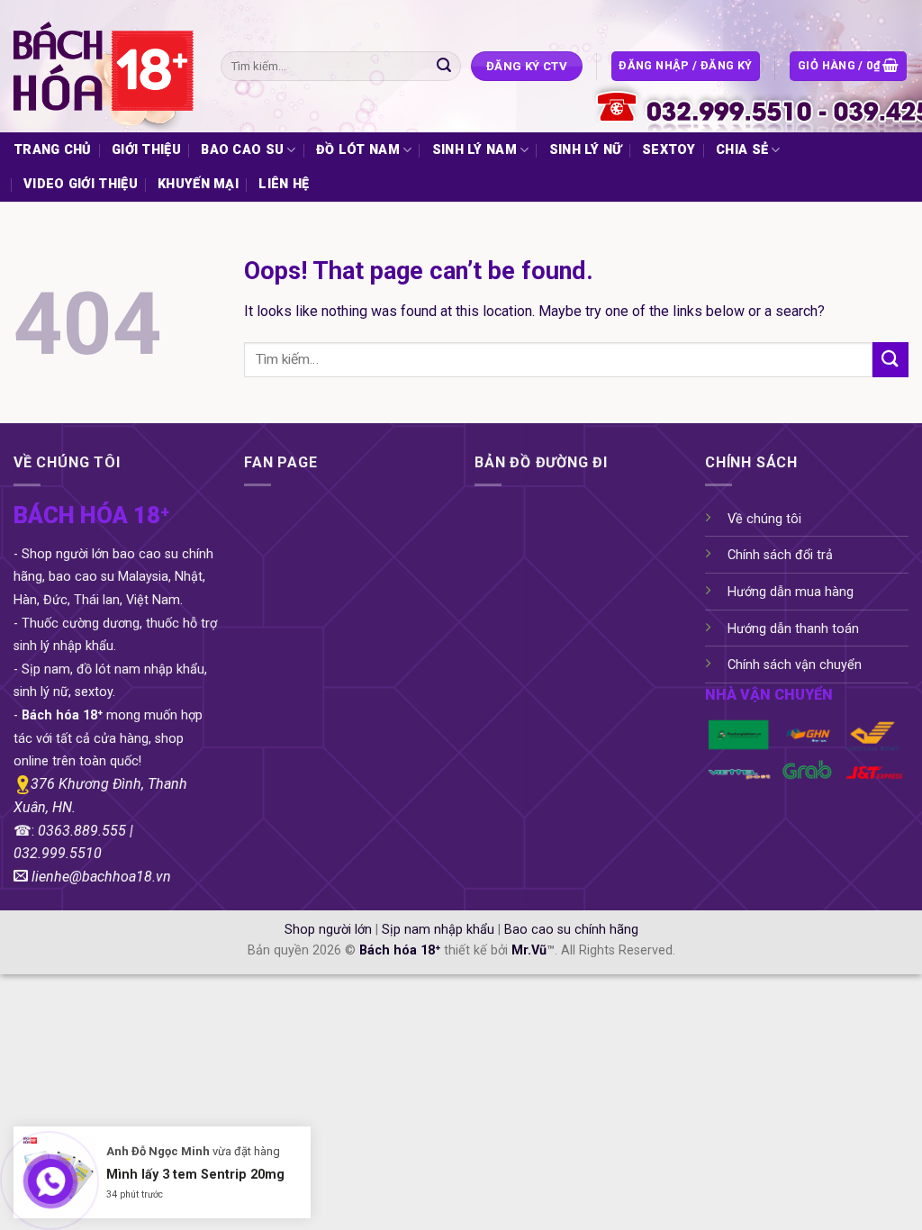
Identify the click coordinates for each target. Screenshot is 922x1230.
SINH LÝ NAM (474, 150)
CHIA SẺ (742, 150)
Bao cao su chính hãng (571, 929)
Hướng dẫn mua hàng (791, 592)
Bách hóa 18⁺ (399, 950)
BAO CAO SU (242, 150)
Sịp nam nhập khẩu (438, 929)
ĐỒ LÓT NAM (358, 150)
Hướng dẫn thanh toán (793, 629)
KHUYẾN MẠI (198, 184)
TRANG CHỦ (53, 150)
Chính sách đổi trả (780, 555)
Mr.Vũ (529, 950)
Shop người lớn (328, 929)
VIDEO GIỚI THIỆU (80, 184)
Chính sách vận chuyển (795, 665)
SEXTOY (669, 150)
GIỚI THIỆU (146, 150)
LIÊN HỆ (283, 184)
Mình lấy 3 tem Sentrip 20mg (195, 1172)
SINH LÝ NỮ (585, 150)
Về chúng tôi (764, 519)
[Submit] (444, 66)
